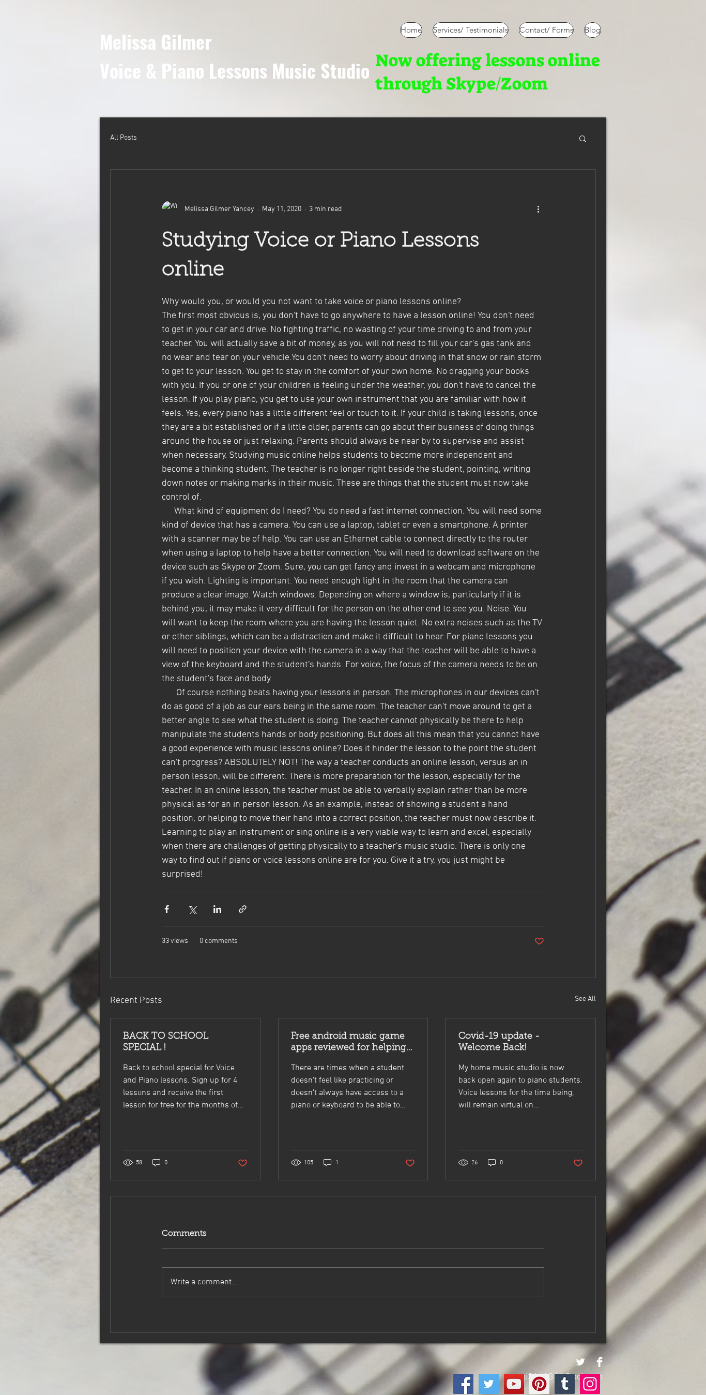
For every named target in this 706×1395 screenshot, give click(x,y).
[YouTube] (514, 1384)
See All (585, 999)
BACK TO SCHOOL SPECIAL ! (165, 1042)
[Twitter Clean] (580, 1362)
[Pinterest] (539, 1384)
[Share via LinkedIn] (217, 909)
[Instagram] (590, 1384)
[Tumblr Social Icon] (565, 1384)
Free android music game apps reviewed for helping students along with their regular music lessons (348, 1043)
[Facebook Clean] (599, 1362)
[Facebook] (463, 1384)
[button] (583, 138)
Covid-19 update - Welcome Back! (499, 1042)
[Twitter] (489, 1384)
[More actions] (538, 209)
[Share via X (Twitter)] (192, 909)
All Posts (123, 137)
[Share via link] (243, 909)
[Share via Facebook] (167, 909)
